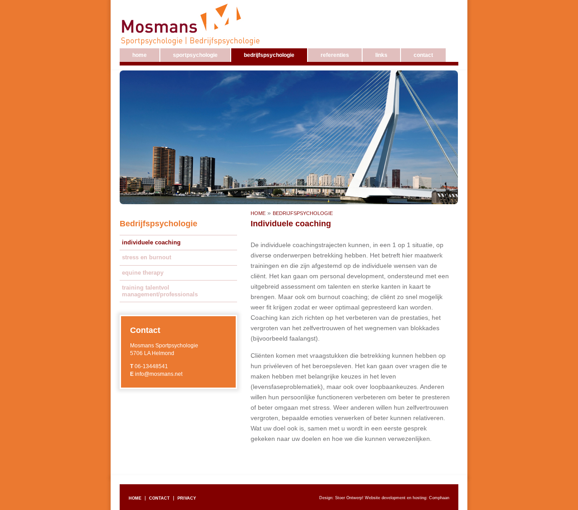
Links (381, 55)
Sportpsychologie (195, 55)
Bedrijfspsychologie (303, 213)
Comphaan (439, 498)
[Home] (192, 24)
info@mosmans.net (158, 374)
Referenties (335, 55)
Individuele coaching (151, 242)
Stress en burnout (146, 257)
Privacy (186, 498)
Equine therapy (142, 272)
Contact (423, 55)
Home (258, 213)
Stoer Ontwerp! (349, 498)
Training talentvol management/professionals (160, 291)
